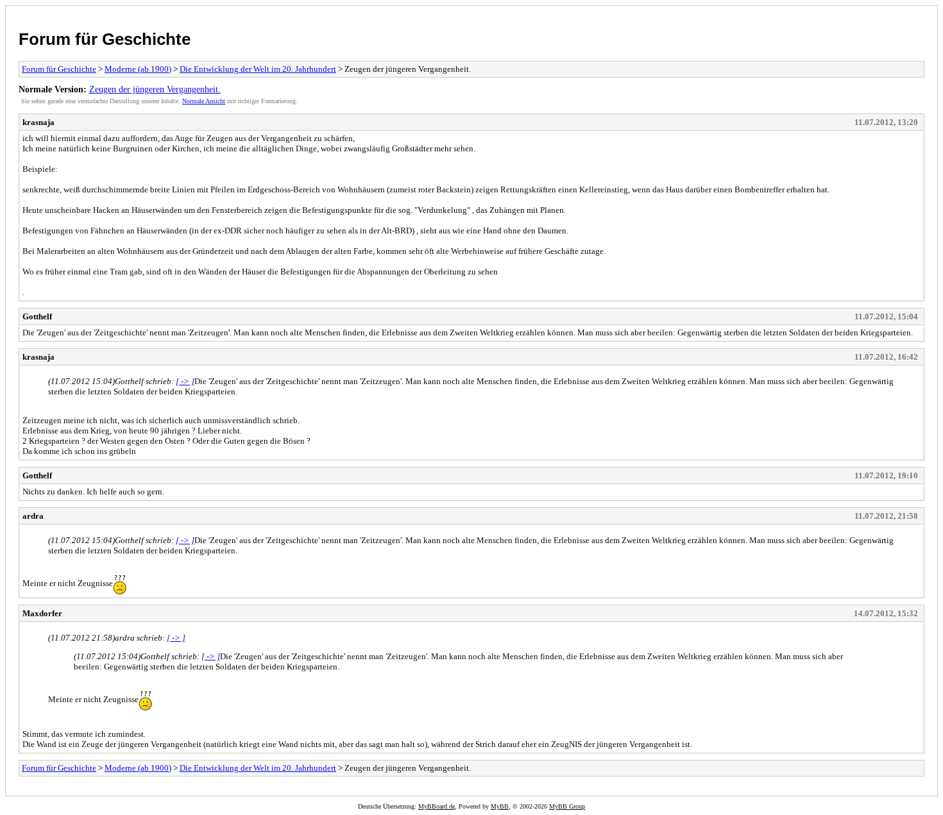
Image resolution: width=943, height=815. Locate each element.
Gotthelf (37, 316)
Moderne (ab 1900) (138, 69)
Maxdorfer (42, 613)
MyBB (500, 806)
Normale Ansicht (203, 101)
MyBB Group (567, 806)
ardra (33, 516)
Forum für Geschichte (105, 39)
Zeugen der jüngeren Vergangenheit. (155, 89)
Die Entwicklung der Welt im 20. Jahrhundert (258, 69)
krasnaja (38, 122)
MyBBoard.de (436, 806)
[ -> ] (185, 381)
